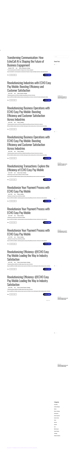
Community (3, 18)
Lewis (16, 68)
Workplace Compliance (57, 435)
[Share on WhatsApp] (16, 75)
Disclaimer (22, 447)
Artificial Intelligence (57, 406)
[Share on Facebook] (10, 75)
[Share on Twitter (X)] (12, 75)
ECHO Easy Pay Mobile (6, 9)
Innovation (21, 93)
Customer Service (56, 417)
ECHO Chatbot (5, 8)
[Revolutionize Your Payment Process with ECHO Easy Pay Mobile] (29, 196)
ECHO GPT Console (6, 11)
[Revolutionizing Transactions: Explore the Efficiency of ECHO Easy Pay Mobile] (29, 174)
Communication (24, 68)
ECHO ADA (4, 10)
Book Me (3, 17)
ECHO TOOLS (5, 13)
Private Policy (25, 447)
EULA (36, 447)
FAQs (2, 19)
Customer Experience (23, 262)
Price (3, 16)
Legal (55, 426)
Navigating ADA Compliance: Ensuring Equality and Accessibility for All (62, 164)
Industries (55, 422)
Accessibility (56, 404)
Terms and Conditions (29, 447)
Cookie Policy (34, 447)
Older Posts (48, 300)
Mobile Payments (56, 429)
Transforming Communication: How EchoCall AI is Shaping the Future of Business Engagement (25, 61)
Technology (28, 68)
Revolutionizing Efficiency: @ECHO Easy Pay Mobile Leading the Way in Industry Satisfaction (28, 255)
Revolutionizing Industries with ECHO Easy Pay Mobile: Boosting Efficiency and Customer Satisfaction (29, 86)
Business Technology (57, 411)
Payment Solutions (56, 431)
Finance (21, 172)
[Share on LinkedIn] (14, 75)
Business (20, 68)
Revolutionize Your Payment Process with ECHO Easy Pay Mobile (28, 189)
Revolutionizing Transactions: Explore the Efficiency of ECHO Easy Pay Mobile (28, 168)
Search (67, 57)
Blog (2, 15)
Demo (3, 14)
